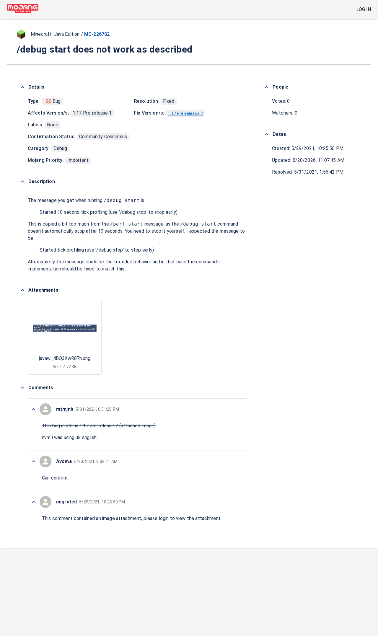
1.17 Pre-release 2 (185, 113)
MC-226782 (97, 34)
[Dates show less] (267, 134)
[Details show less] (22, 87)
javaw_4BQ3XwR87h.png (64, 358)
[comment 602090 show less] (34, 409)
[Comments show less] (22, 388)
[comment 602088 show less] (34, 461)
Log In (363, 9)
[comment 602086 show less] (34, 502)
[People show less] (267, 87)
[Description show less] (22, 181)
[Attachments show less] (22, 290)
